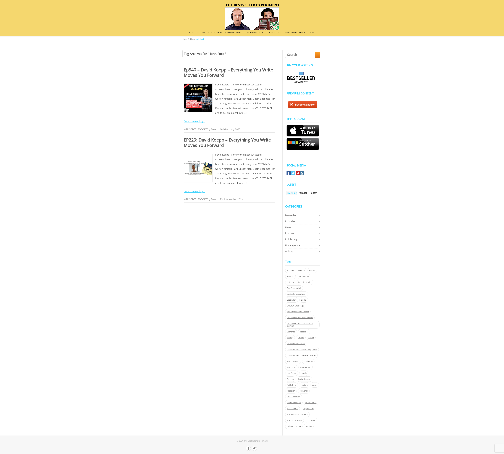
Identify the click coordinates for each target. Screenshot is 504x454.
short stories (310, 402)
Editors (301, 338)
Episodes (191, 129)
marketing (308, 361)
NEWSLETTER (290, 33)
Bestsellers (291, 300)
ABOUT (302, 33)
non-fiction (291, 373)
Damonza (291, 332)
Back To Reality (304, 282)
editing (290, 338)
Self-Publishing (293, 397)
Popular (302, 192)
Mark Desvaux (293, 361)
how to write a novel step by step (301, 355)
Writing (289, 251)
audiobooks (304, 276)
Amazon (290, 276)
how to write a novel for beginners (302, 349)
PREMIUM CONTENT (233, 33)
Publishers (291, 385)
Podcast (203, 129)
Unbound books (294, 426)
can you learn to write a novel (300, 317)
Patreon (290, 379)
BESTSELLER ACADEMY (212, 33)
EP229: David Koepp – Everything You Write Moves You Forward (227, 142)
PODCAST (192, 33)
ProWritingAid (304, 379)
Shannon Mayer (294, 402)
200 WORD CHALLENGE (253, 33)
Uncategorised (293, 245)
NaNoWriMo (305, 367)
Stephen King (308, 408)
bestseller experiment (296, 294)
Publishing (291, 239)
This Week (311, 420)
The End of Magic (294, 420)
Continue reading (193, 121)
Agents (312, 270)
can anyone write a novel (298, 312)
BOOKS (272, 33)
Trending (292, 193)
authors (290, 282)
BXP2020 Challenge (295, 306)
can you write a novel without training (300, 324)
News (288, 227)
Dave (213, 129)
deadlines (304, 332)
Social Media (292, 408)
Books (303, 300)
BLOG (279, 33)
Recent (313, 192)
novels (304, 373)
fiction (311, 338)
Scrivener (304, 391)
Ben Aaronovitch (294, 288)
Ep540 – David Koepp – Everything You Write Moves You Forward (228, 72)
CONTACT (312, 33)
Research (291, 391)
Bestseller (290, 215)
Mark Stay (291, 367)
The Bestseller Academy (297, 414)
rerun (314, 385)
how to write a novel (296, 343)
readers (304, 385)
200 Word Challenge (296, 270)
